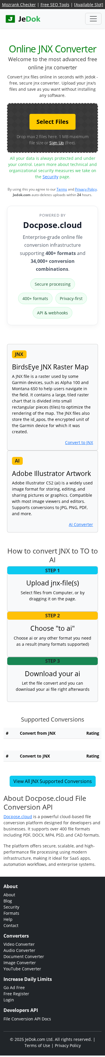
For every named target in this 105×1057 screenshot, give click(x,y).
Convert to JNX (79, 442)
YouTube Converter (22, 969)
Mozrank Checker (19, 4)
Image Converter (20, 962)
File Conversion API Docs (27, 1019)
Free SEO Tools (55, 4)
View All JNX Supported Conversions (52, 781)
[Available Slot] (88, 4)
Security (50, 176)
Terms (62, 189)
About (9, 894)
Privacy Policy (86, 189)
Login (9, 1000)
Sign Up (56, 142)
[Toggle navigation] (93, 19)
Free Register (16, 993)
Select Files (52, 122)
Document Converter (24, 956)
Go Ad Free (14, 987)
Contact (11, 925)
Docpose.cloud (52, 224)
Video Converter (19, 944)
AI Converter (81, 524)
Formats (11, 913)
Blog (8, 901)
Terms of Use (37, 1045)
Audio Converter (19, 950)
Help (8, 919)
